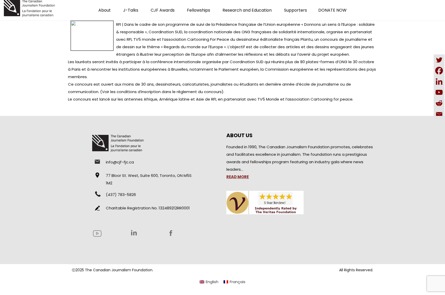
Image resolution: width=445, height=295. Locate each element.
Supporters (295, 10)
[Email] (439, 114)
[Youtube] (439, 92)
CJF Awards (163, 10)
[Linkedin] (439, 81)
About (104, 10)
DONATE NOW (332, 10)
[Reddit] (439, 103)
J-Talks (130, 10)
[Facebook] (439, 70)
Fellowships (198, 10)
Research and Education (247, 10)
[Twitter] (439, 59)
